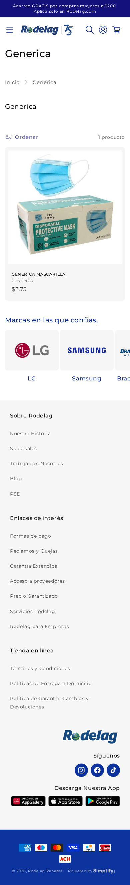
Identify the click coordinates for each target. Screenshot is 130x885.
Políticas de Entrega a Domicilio (51, 683)
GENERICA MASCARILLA (38, 274)
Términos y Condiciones (40, 668)
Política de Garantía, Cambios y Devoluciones (49, 702)
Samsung (86, 378)
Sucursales (23, 449)
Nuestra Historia (30, 433)
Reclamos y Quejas (34, 551)
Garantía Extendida (34, 566)
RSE (15, 494)
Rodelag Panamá (45, 871)
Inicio (13, 82)
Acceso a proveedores (37, 581)
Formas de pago (30, 536)
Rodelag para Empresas (39, 626)
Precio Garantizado (34, 596)
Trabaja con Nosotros (36, 464)
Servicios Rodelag (32, 611)
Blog (16, 479)
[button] (9, 29)
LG (32, 378)
